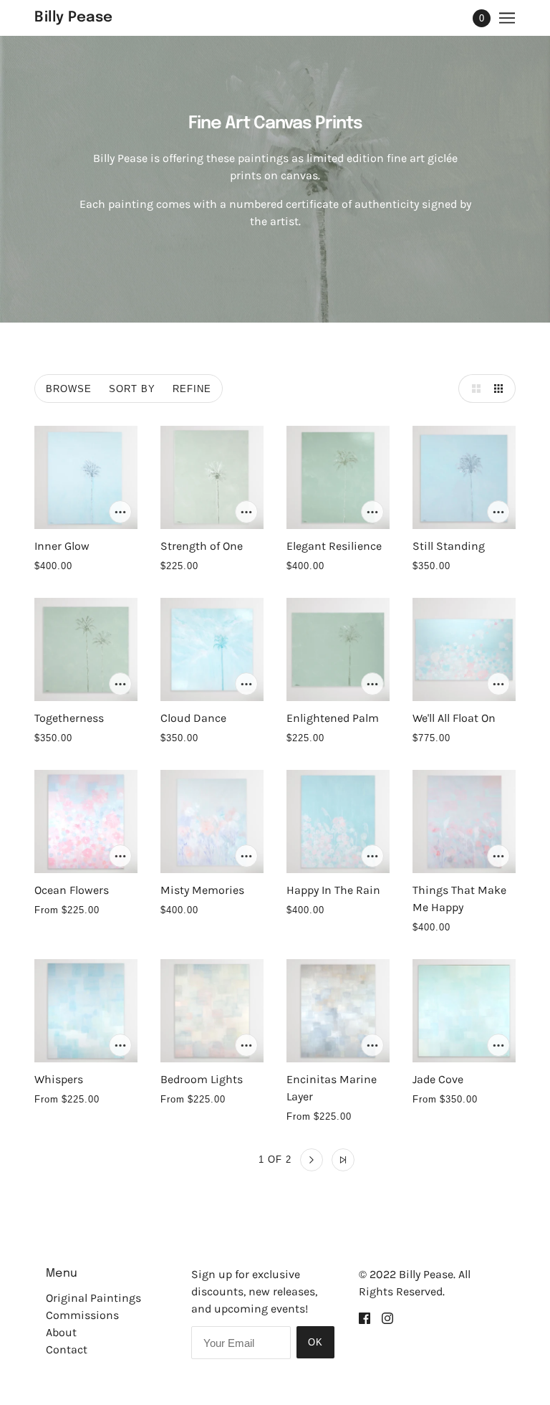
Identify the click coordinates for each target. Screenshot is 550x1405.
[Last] (343, 1159)
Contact (66, 1349)
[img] (364, 1317)
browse (69, 389)
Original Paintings (93, 1298)
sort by (132, 389)
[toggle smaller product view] (501, 388)
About (61, 1332)
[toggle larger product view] (472, 388)
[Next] (311, 1159)
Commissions (82, 1315)
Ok (315, 1342)
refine (192, 389)
